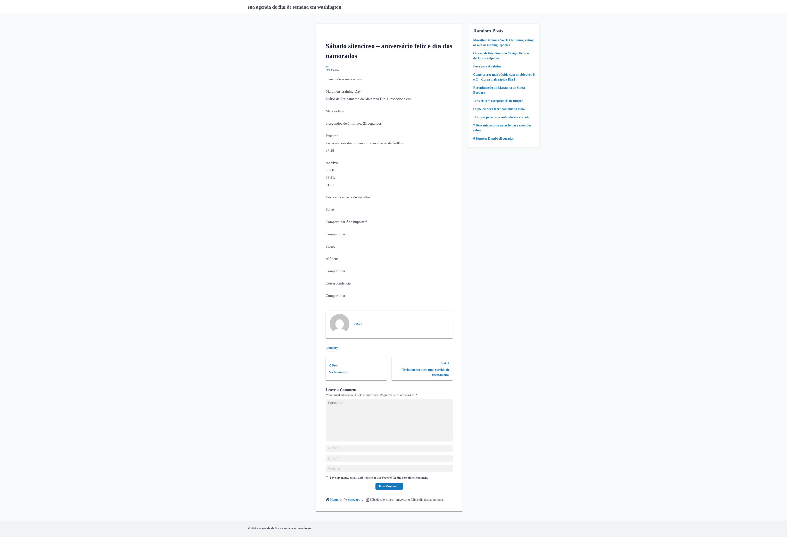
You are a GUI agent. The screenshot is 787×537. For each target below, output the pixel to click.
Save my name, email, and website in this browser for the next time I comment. (379, 477)
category (332, 347)
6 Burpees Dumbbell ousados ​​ (493, 138)
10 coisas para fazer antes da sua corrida (501, 117)
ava (327, 66)
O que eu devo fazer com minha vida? (499, 109)
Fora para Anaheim (487, 66)
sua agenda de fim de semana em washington (294, 7)
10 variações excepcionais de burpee (498, 100)
